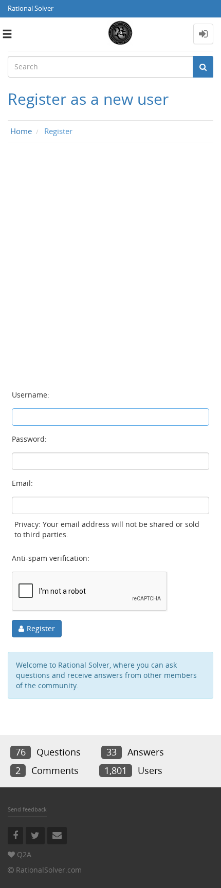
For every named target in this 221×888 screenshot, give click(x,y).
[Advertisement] (110, 266)
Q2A (24, 854)
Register (41, 628)
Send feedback (27, 809)
